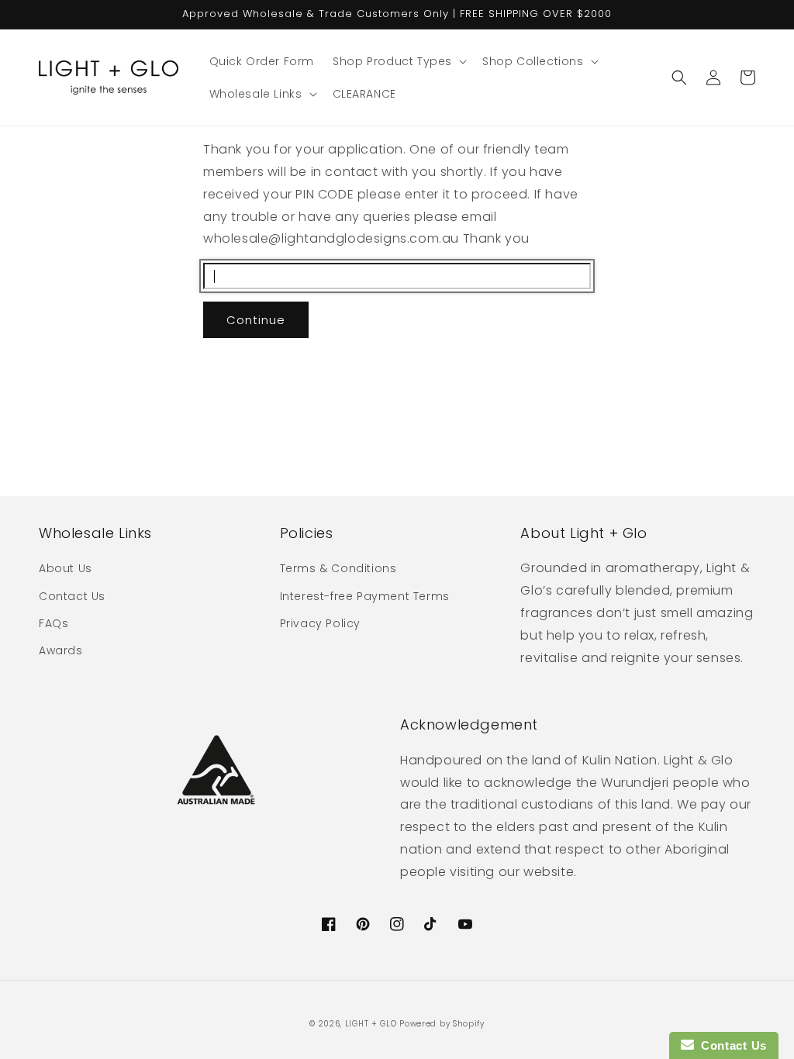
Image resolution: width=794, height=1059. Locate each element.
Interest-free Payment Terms (365, 596)
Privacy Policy (320, 623)
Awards (61, 650)
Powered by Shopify (442, 1024)
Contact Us (72, 596)
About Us (65, 568)
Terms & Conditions (338, 568)
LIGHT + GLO (371, 1024)
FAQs (53, 623)
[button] (398, 61)
